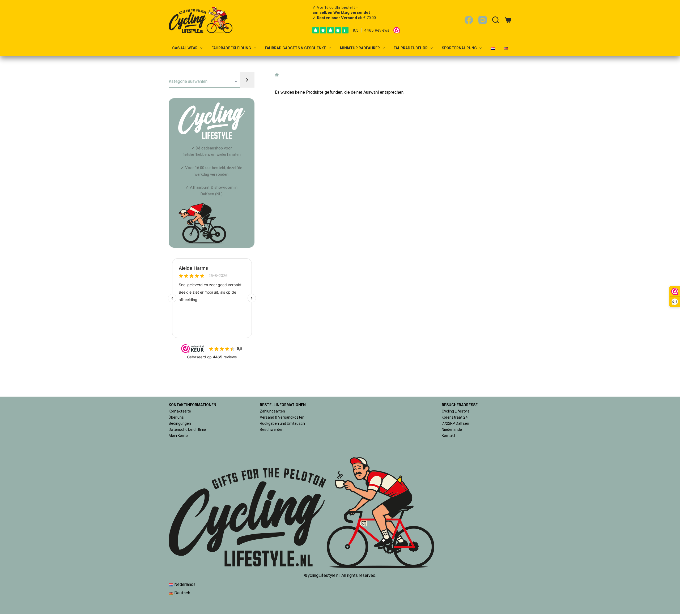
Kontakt (448, 435)
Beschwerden (271, 429)
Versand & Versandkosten (282, 417)
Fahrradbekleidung (231, 48)
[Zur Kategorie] (247, 80)
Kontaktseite (180, 411)
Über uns (176, 417)
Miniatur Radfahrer (360, 48)
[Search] (495, 19)
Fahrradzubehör (411, 48)
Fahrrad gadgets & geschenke (295, 48)
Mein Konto (178, 435)
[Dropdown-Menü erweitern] (201, 48)
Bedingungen (180, 423)
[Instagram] (482, 20)
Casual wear (185, 48)
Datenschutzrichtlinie (187, 429)
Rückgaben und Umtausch (282, 423)
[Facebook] (469, 20)
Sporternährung (459, 48)
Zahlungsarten (272, 411)
